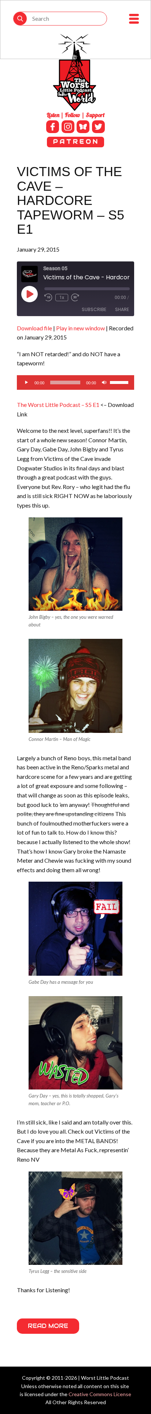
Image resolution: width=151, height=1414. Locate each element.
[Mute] (104, 382)
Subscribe (94, 309)
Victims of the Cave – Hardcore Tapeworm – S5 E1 (70, 200)
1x (61, 297)
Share (122, 309)
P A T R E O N (75, 141)
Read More (48, 1326)
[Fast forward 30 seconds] (75, 298)
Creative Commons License (100, 1394)
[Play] (26, 382)
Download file (34, 328)
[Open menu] (134, 19)
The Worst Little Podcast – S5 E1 (58, 404)
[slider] (120, 381)
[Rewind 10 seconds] (48, 298)
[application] (75, 382)
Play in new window (80, 328)
